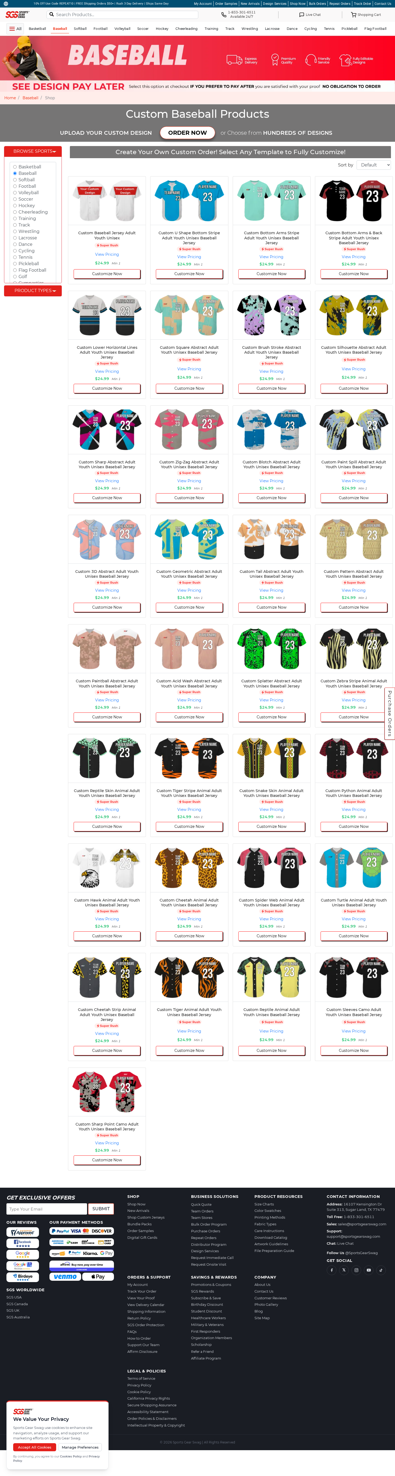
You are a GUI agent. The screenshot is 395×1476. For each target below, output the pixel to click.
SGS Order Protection (145, 1325)
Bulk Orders (317, 4)
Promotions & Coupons (211, 1284)
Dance (26, 244)
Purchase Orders (390, 714)
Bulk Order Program (209, 1224)
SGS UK (12, 1310)
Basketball (30, 166)
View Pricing (107, 254)
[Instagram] (356, 1270)
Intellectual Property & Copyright (156, 1425)
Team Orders (202, 1211)
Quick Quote (201, 1204)
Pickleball (29, 263)
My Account (203, 4)
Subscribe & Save (206, 1298)
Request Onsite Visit (208, 1264)
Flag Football (32, 270)
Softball (27, 179)
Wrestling (29, 231)
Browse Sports (32, 151)
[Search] (51, 14)
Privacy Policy (139, 1385)
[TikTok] (381, 1270)
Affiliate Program (206, 1358)
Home (10, 97)
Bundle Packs (139, 1224)
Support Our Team (143, 1345)
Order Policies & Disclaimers (152, 1418)
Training (27, 218)
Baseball (30, 97)
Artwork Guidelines (271, 1244)
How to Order (139, 1338)
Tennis (26, 257)
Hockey (27, 205)
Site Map (262, 1318)
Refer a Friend (202, 1352)
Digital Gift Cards (142, 1237)
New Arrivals (250, 4)
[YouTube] (369, 1270)
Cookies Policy (71, 1456)
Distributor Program (209, 1244)
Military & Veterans (207, 1324)
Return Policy (139, 1318)
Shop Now (298, 4)
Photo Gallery (266, 1304)
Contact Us (383, 4)
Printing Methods (269, 1217)
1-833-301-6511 (359, 1217)
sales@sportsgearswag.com (362, 1224)
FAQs (132, 1331)
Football (27, 186)
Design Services (274, 4)
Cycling (27, 250)
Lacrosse (28, 237)
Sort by (345, 165)
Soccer (26, 199)
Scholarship (201, 1344)
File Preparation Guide (274, 1250)
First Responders (205, 1331)
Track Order (362, 4)
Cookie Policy (139, 1392)
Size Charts (264, 1204)
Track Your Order (141, 1291)
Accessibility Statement (147, 1412)
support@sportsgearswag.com (353, 1236)
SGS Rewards (202, 1291)
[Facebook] (331, 1270)
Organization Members (211, 1338)
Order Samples (226, 4)
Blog (258, 1311)
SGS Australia (18, 1317)
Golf (23, 276)
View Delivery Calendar (145, 1305)
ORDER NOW (187, 132)
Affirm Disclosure (142, 1351)
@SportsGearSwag (361, 1253)
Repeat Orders (339, 4)
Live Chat (345, 1243)
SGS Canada (17, 1304)
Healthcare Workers (208, 1318)
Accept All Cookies (34, 1447)
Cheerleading (33, 212)
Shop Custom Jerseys (145, 1217)
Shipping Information (146, 1311)
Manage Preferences (80, 1447)
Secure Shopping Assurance (152, 1405)
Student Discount (206, 1311)
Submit (101, 1208)
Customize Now (107, 273)
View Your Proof (141, 1298)
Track (24, 225)
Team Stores (201, 1217)
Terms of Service (141, 1378)
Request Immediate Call (212, 1257)
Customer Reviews (270, 1298)
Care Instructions (269, 1231)
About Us (262, 1284)
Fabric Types (265, 1224)
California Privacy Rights (148, 1398)
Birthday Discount (207, 1304)
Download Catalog (270, 1237)
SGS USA (13, 1297)
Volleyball (29, 192)
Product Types (33, 290)
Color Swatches (267, 1210)
